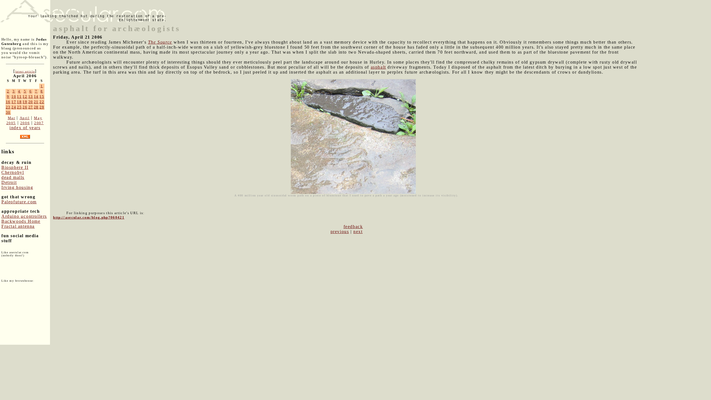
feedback (353, 226)
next (357, 231)
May (38, 118)
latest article (25, 71)
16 (8, 102)
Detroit (9, 182)
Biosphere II (14, 167)
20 (30, 102)
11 (19, 96)
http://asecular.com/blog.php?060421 (88, 217)
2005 (11, 123)
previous (340, 231)
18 (19, 102)
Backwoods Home (20, 221)
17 (13, 102)
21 (36, 102)
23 (8, 107)
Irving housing (17, 187)
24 (13, 107)
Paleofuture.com (19, 201)
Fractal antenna (18, 226)
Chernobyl (12, 172)
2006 (25, 123)
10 (13, 96)
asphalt (378, 67)
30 (8, 112)
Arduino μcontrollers (24, 216)
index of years (24, 127)
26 (24, 107)
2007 (39, 123)
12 (24, 96)
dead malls (12, 177)
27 (30, 107)
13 (30, 96)
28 (36, 107)
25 (19, 107)
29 (41, 107)
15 (41, 96)
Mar (11, 118)
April (25, 118)
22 (41, 102)
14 (36, 96)
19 (24, 102)
